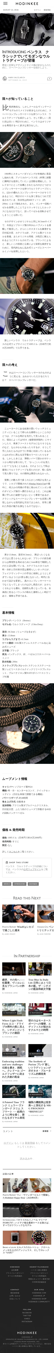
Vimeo (27, 1319)
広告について (15, 1299)
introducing (19, 884)
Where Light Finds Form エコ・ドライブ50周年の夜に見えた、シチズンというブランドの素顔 (13, 1026)
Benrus (7, 884)
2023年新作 (33, 884)
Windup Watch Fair (37, 484)
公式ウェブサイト (32, 869)
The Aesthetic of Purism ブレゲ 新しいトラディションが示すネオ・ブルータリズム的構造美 (39, 1067)
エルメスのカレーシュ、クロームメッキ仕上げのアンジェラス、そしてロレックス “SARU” (26, 1250)
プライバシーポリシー (15, 1273)
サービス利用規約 (15, 1276)
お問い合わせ (15, 1296)
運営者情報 (14, 1293)
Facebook (27, 1313)
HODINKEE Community (39, 1302)
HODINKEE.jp (39, 1296)
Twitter (27, 1316)
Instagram (27, 1322)
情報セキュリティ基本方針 (39, 1279)
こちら (14, 852)
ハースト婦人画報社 (39, 1270)
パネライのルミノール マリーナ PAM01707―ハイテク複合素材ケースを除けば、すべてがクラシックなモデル (27, 1222)
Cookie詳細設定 (39, 1282)
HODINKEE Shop (39, 1299)
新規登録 (47, 10)
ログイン (37, 10)
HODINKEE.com (39, 1293)
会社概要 (15, 1270)
